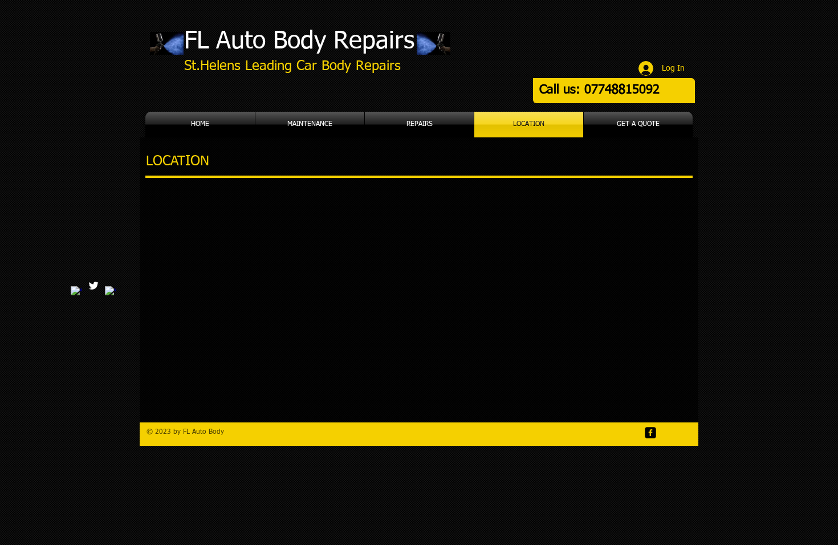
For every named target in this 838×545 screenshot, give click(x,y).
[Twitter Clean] (93, 285)
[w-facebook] (110, 292)
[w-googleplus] (76, 292)
